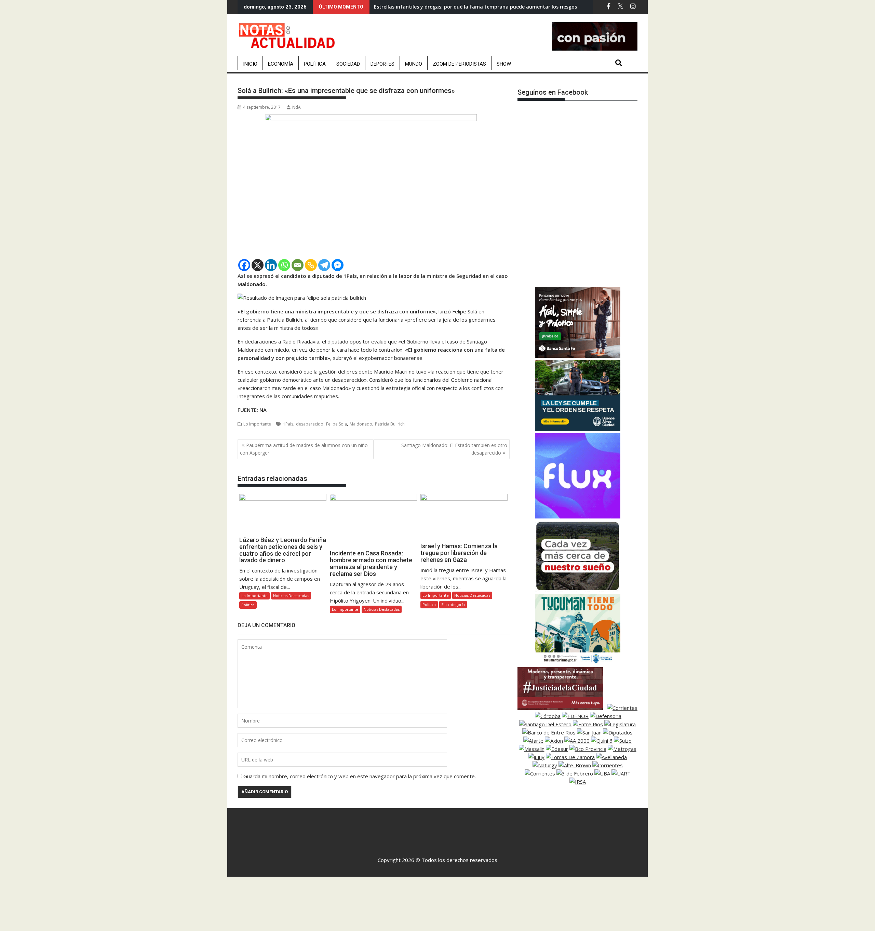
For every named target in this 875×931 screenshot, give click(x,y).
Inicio (250, 64)
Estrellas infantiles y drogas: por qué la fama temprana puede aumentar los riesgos (475, 6)
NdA (296, 107)
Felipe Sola (336, 424)
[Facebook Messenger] (338, 265)
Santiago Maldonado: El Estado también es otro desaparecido (454, 449)
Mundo (413, 64)
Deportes (382, 64)
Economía (280, 64)
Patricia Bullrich (390, 424)
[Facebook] (244, 265)
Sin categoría (453, 604)
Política (315, 64)
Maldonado (361, 424)
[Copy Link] (311, 265)
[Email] (298, 265)
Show (504, 64)
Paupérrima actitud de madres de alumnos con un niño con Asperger (304, 449)
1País (288, 424)
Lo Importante (257, 424)
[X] (258, 265)
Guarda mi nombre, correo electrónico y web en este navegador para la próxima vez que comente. (359, 776)
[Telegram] (324, 265)
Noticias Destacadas (291, 595)
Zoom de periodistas (459, 64)
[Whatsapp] (284, 265)
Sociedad (348, 64)
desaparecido (309, 424)
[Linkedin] (271, 265)
